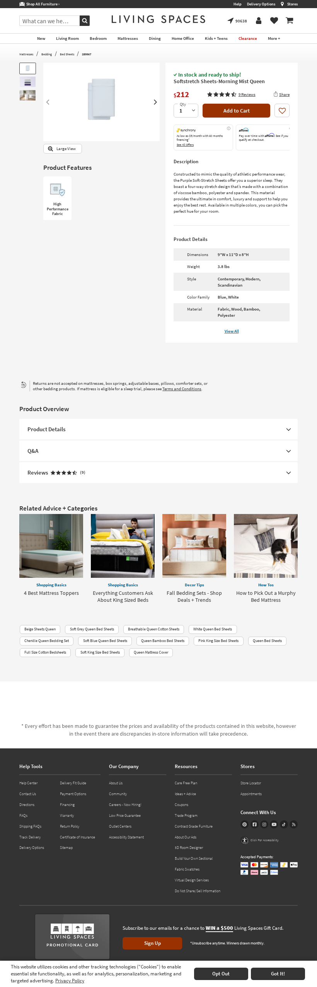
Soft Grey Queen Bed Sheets (92, 629)
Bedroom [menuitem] (98, 38)
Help (237, 4)
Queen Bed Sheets (267, 640)
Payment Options (73, 793)
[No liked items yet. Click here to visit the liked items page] (274, 20)
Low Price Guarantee (125, 815)
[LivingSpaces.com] (158, 19)
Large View (66, 148)
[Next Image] (156, 102)
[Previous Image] (47, 102)
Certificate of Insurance (77, 837)
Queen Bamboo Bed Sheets (162, 640)
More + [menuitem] (274, 38)
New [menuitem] (41, 38)
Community (118, 793)
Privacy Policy (69, 981)
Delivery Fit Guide (73, 783)
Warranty (67, 815)
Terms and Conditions (181, 388)
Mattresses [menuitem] (128, 38)
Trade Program (186, 815)
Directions (26, 804)
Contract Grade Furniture (194, 826)
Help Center (28, 783)
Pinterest (244, 824)
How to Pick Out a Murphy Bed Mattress (266, 596)
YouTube (274, 824)
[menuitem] (289, 20)
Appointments (251, 793)
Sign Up (152, 943)
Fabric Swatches (187, 869)
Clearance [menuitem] (248, 38)
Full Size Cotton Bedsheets (45, 652)
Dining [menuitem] (155, 38)
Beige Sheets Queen (40, 629)
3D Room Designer (189, 847)
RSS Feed (294, 824)
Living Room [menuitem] (67, 38)
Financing (67, 804)
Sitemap (66, 847)
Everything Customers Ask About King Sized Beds (123, 596)
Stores (292, 4)
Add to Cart (236, 110)
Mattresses (26, 54)
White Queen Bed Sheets (212, 629)
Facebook (255, 824)
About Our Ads (185, 837)
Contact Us (27, 793)
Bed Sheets (67, 54)
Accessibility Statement (126, 837)
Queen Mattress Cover (151, 652)
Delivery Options (261, 4)
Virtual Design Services (192, 880)
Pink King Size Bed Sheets (218, 640)
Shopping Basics (51, 584)
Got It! (278, 974)
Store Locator (250, 783)
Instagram (264, 824)
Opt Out (221, 974)
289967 (86, 54)
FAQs (23, 815)
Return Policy (69, 826)
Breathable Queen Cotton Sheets (153, 629)
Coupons (181, 804)
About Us (116, 783)
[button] (231, 94)
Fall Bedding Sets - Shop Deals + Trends (194, 596)
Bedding (46, 54)
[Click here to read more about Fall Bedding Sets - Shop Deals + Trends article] (194, 546)
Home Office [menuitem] (183, 38)
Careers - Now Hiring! (125, 804)
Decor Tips (194, 584)
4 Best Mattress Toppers (51, 592)
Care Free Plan (186, 783)
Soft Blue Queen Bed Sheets (105, 640)
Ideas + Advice (185, 793)
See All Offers (185, 145)
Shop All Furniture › (42, 4)
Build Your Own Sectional (194, 858)
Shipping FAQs (30, 826)
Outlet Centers (120, 826)
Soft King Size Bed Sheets (100, 652)
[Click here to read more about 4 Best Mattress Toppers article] (51, 546)
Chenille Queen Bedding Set (46, 640)
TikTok (284, 824)
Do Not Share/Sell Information (197, 890)
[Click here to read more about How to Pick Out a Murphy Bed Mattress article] (266, 546)
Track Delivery (30, 837)
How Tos (266, 584)
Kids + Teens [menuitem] (216, 38)
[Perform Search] (85, 20)
